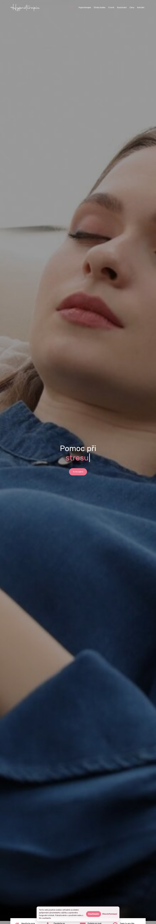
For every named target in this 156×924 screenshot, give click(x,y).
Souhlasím (93, 914)
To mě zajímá (78, 472)
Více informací (109, 914)
